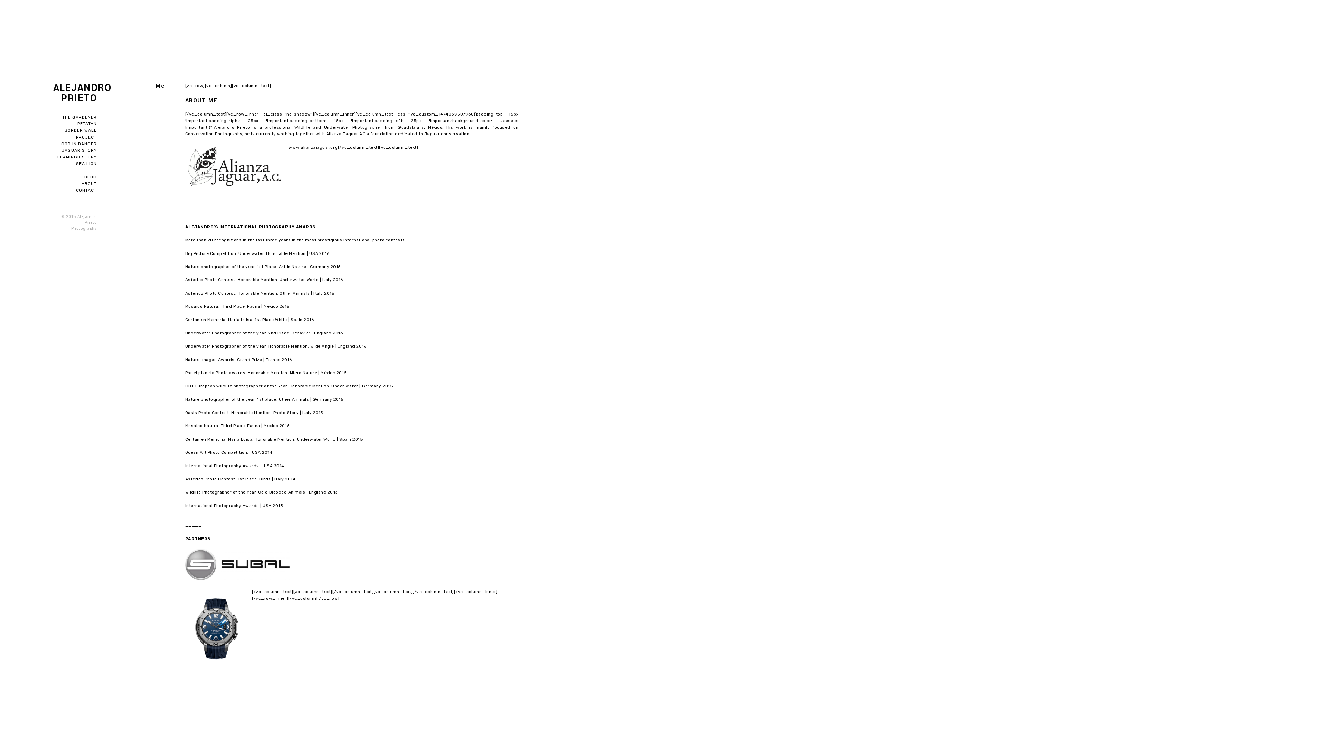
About (89, 183)
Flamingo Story (77, 157)
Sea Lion (86, 163)
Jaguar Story (79, 150)
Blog (90, 177)
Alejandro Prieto (75, 93)
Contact (86, 190)
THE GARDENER (79, 117)
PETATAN (87, 123)
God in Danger (79, 143)
